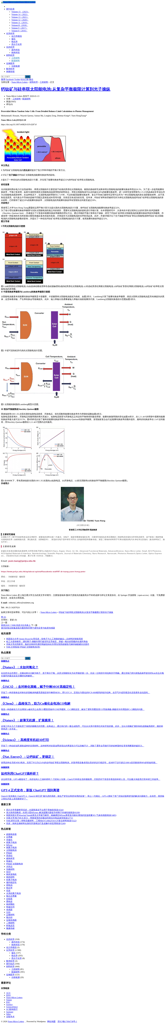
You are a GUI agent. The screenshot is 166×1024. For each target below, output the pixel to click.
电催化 (9, 861)
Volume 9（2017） (19, 28)
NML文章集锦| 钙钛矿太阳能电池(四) (23, 647)
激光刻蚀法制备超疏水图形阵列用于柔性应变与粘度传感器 (28, 628)
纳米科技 (15, 52)
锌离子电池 (11, 880)
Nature (9, 1000)
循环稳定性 (11, 882)
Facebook (10, 79)
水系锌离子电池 (13, 893)
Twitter (17, 79)
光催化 (9, 840)
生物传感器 (11, 920)
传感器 (9, 910)
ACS (8, 993)
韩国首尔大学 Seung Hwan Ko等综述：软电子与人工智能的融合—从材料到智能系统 (44, 639)
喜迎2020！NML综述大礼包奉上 (16, 625)
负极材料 (10, 869)
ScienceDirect (12, 1007)
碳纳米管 (10, 858)
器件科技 (15, 50)
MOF (8, 872)
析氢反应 (10, 925)
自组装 (9, 899)
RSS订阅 (25, 79)
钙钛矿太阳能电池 (14, 864)
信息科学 (10, 47)
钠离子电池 (11, 847)
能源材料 (15, 61)
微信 (31, 79)
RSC (8, 1002)
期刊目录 (10, 9)
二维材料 (10, 923)
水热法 (9, 866)
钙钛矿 (9, 853)
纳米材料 (10, 877)
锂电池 (9, 885)
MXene (9, 845)
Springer (9, 1012)
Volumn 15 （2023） (20, 12)
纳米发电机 (11, 874)
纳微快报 (10, 71)
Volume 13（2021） (20, 17)
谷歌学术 (10, 1017)
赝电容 (9, 901)
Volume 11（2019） (20, 22)
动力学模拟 (16, 36)
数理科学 (10, 69)
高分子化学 (16, 44)
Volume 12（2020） (20, 20)
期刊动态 (10, 964)
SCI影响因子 (12, 1009)
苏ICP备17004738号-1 (67, 1021)
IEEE (8, 995)
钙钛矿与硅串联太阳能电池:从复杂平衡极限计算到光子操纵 (55, 89)
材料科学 (10, 55)
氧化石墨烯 (11, 896)
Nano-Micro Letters (27, 2)
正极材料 (10, 915)
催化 (13, 39)
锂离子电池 (11, 842)
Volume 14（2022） (20, 14)
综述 (8, 890)
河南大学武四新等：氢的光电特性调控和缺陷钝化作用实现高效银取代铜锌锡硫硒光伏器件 (47, 644)
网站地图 (51, 1021)
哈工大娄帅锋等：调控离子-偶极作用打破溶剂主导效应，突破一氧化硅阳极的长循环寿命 (47, 641)
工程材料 (15, 58)
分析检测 (15, 66)
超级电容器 (11, 834)
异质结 (9, 856)
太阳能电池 (11, 850)
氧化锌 (9, 917)
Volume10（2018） (19, 25)
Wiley (8, 1014)
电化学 (14, 42)
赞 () (3, 617)
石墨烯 (9, 837)
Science (9, 1004)
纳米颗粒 (10, 904)
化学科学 (10, 33)
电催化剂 (10, 907)
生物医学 (10, 63)
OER (8, 912)
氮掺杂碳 (10, 928)
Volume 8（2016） (19, 31)
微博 (3, 79)
